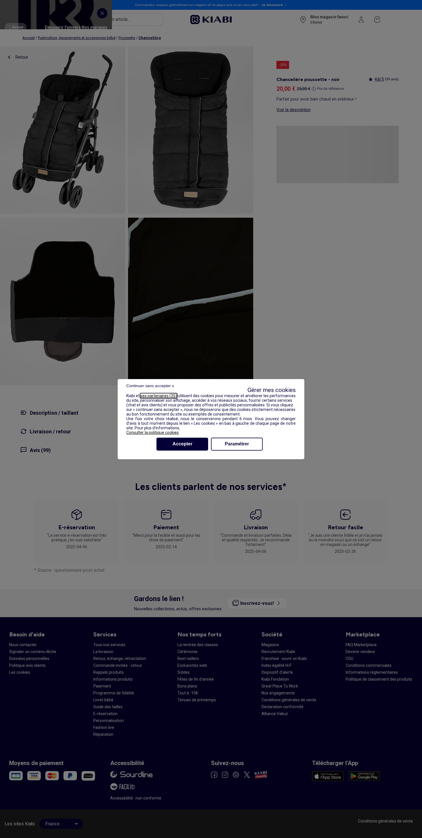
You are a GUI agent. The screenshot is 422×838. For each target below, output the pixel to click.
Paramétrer (237, 443)
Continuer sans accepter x (150, 385)
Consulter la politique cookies (152, 432)
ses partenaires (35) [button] (158, 395)
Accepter (182, 443)
